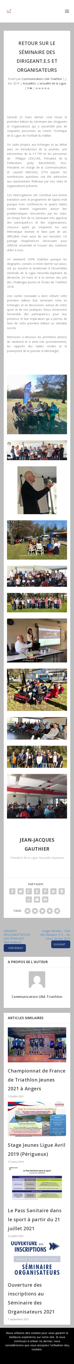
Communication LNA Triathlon (42, 79)
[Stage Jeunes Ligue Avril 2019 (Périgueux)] (37, 1119)
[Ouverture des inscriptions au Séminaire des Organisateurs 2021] (37, 1258)
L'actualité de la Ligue (51, 83)
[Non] (68, 1346)
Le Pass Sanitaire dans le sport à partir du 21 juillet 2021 (34, 1219)
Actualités (29, 83)
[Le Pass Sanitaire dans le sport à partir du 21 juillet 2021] (37, 1184)
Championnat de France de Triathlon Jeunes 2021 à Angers (37, 1079)
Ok (37, 1356)
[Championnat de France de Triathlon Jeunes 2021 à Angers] (37, 1044)
